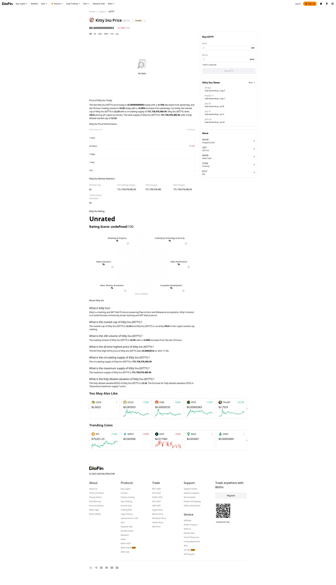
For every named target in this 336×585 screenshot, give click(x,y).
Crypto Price (157, 510)
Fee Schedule (189, 497)
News (123, 539)
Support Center (190, 489)
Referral (187, 529)
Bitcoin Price (157, 514)
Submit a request (191, 493)
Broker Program (191, 524)
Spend (204, 43)
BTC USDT (156, 489)
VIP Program (189, 554)
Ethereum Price (159, 518)
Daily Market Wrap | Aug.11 (215, 98)
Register (231, 495)
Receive (205, 55)
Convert (124, 493)
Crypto (102, 11)
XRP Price (156, 526)
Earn (123, 522)
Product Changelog (192, 501)
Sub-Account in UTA (129, 518)
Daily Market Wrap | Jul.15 (214, 114)
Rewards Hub (127, 526)
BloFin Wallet (95, 514)
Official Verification (192, 505)
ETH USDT (156, 493)
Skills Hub (125, 552)
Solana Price (157, 522)
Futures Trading (128, 497)
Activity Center (127, 531)
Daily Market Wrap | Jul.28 (214, 106)
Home (92, 11)
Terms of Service (96, 493)
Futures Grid (126, 505)
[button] (247, 408)
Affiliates (187, 520)
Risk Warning (95, 501)
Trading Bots (126, 510)
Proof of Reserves (191, 537)
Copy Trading (126, 514)
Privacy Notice (95, 497)
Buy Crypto (125, 489)
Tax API (189, 550)
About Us (93, 489)
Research (125, 535)
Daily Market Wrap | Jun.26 (215, 122)
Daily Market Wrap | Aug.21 (215, 91)
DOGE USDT (157, 497)
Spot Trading (126, 501)
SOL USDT (156, 501)
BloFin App (94, 510)
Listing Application (192, 541)
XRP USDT (156, 505)
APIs (186, 545)
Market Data (189, 533)
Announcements (96, 505)
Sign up (311, 3)
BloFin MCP (126, 543)
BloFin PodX (128, 547)
